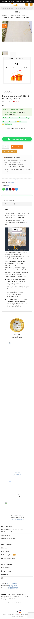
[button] (2, 5)
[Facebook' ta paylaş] (6, 189)
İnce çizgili (11, 182)
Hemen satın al (9, 151)
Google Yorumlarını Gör (17, 519)
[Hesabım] (26, 4)
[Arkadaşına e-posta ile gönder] (10, 189)
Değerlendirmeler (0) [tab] (10, 204)
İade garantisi (17, 474)
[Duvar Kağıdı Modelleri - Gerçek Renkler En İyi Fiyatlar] (15, 4)
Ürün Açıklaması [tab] (9, 200)
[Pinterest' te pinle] (13, 189)
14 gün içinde (17, 472)
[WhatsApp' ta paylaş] (3, 189)
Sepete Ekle (16, 147)
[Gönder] (30, 8)
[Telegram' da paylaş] (16, 189)
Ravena (4, 15)
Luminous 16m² (14, 15)
